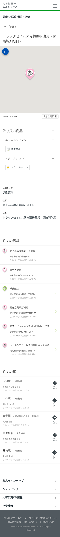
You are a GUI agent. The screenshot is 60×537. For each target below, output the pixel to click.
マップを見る (10, 26)
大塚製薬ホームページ (15, 517)
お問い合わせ (47, 521)
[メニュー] (54, 6)
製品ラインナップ (13, 480)
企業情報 (7, 505)
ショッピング (10, 489)
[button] (30, 131)
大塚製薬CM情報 (12, 497)
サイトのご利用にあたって (43, 517)
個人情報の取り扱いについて (23, 521)
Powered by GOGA (10, 116)
